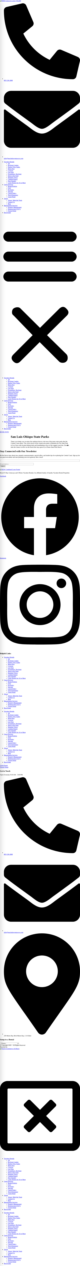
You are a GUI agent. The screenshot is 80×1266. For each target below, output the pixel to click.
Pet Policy (11, 190)
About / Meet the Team (15, 200)
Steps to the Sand (13, 176)
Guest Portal (11, 197)
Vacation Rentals (9, 162)
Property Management (14, 207)
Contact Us (11, 202)
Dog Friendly (12, 181)
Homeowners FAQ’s (14, 209)
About (6, 198)
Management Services (10, 205)
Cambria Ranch (12, 179)
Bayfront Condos (13, 165)
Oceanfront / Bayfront (14, 174)
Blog (9, 204)
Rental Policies (12, 186)
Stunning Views (13, 177)
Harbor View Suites (14, 167)
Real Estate (7, 212)
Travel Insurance (13, 195)
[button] (40, 295)
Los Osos (11, 172)
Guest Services (8, 184)
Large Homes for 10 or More (17, 183)
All (9, 163)
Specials (10, 191)
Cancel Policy (12, 193)
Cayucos (10, 170)
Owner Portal (12, 211)
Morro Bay (11, 169)
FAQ (9, 188)
